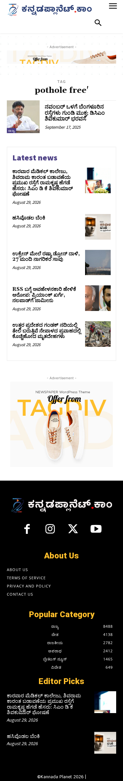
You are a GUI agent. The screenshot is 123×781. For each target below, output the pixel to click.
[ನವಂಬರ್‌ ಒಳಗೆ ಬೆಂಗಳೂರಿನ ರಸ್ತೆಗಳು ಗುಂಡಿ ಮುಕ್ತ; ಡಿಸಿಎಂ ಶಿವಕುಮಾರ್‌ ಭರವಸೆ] (23, 116)
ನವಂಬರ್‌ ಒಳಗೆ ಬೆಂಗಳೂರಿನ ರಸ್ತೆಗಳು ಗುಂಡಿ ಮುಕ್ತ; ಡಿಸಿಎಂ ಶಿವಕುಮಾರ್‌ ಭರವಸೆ (75, 112)
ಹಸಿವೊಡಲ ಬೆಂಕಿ (28, 218)
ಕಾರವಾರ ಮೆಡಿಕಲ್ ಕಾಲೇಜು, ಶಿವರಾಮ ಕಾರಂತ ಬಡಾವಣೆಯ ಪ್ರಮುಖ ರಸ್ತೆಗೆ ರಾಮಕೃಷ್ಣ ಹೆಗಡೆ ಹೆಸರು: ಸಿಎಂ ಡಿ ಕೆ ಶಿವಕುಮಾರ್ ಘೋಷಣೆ (42, 182)
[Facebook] (27, 532)
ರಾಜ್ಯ (11, 130)
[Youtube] (96, 532)
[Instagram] (50, 532)
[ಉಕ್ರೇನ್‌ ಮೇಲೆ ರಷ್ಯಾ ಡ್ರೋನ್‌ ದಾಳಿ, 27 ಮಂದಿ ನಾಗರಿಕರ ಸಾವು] (98, 262)
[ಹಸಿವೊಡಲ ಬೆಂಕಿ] (98, 227)
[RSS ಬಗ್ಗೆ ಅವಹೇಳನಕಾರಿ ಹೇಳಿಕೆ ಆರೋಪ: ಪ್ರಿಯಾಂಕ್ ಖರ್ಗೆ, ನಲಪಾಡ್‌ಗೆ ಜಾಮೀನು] (98, 298)
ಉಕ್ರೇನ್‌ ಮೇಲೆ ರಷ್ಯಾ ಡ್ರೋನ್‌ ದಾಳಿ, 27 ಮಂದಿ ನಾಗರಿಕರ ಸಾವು (46, 257)
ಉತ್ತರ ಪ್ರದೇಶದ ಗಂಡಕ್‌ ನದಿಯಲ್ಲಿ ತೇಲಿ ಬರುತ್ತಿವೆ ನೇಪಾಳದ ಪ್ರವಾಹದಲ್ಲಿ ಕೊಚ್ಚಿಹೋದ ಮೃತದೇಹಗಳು (46, 331)
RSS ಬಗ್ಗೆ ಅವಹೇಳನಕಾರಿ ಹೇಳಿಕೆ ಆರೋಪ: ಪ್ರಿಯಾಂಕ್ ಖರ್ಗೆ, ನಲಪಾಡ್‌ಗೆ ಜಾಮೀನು (44, 295)
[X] (73, 532)
